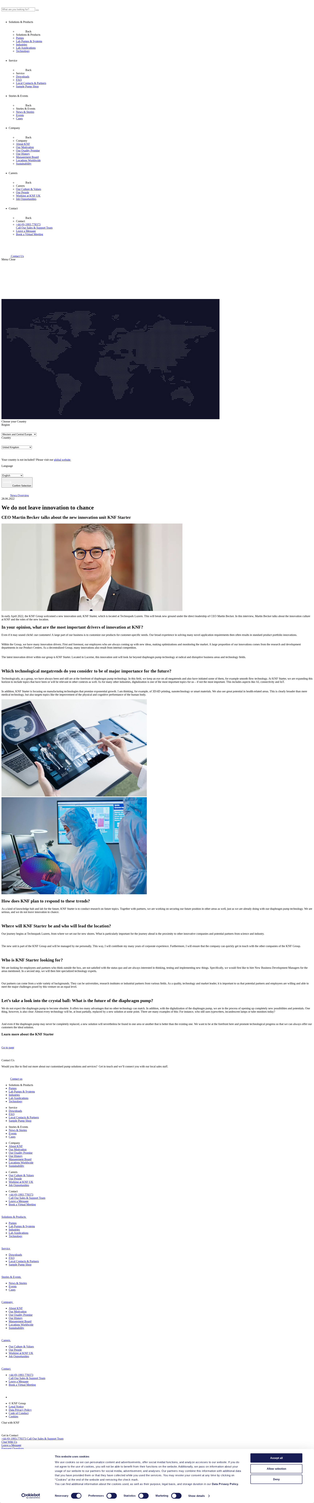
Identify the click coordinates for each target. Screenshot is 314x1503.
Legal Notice (16, 1406)
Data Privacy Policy (20, 1409)
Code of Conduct (19, 1413)
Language (7, 465)
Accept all (276, 1457)
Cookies (13, 1416)
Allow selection (276, 1468)
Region (5, 424)
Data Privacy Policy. (225, 1484)
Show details (196, 1495)
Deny (276, 1479)
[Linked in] (13, 1397)
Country (6, 437)
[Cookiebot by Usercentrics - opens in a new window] (31, 1496)
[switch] (111, 1496)
